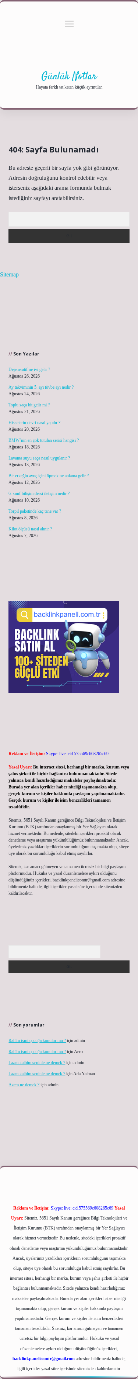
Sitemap (9, 274)
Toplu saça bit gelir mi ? (29, 404)
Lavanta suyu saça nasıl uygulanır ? (39, 458)
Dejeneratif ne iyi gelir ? (29, 369)
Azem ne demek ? (23, 1084)
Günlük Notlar (69, 76)
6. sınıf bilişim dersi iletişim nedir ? (39, 493)
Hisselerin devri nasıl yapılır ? (34, 422)
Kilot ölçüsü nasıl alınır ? (30, 529)
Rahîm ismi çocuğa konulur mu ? (37, 1040)
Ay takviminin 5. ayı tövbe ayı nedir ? (41, 387)
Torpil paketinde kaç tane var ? (34, 511)
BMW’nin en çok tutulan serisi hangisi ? (43, 440)
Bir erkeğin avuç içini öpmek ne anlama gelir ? (48, 475)
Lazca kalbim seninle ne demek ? (36, 1062)
